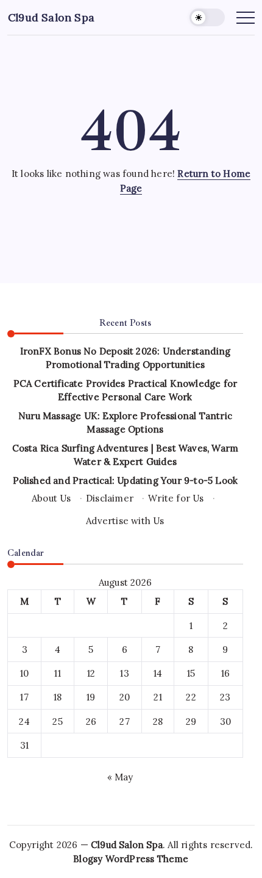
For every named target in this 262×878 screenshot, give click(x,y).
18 (58, 697)
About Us (51, 498)
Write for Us (176, 498)
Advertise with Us (125, 521)
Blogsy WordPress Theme (130, 859)
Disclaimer (109, 498)
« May (120, 777)
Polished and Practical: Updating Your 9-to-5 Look (125, 480)
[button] (207, 17)
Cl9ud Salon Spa (51, 17)
